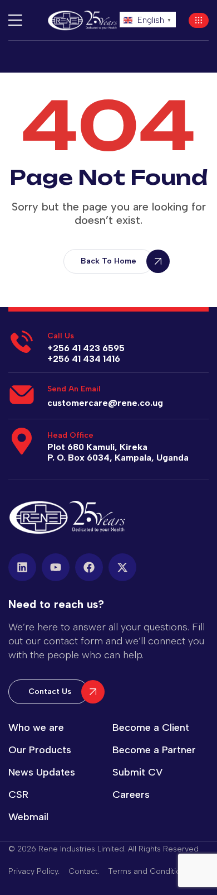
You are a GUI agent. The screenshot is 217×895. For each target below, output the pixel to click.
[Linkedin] (22, 567)
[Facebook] (89, 567)
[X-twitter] (122, 567)
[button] (199, 20)
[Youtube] (56, 567)
